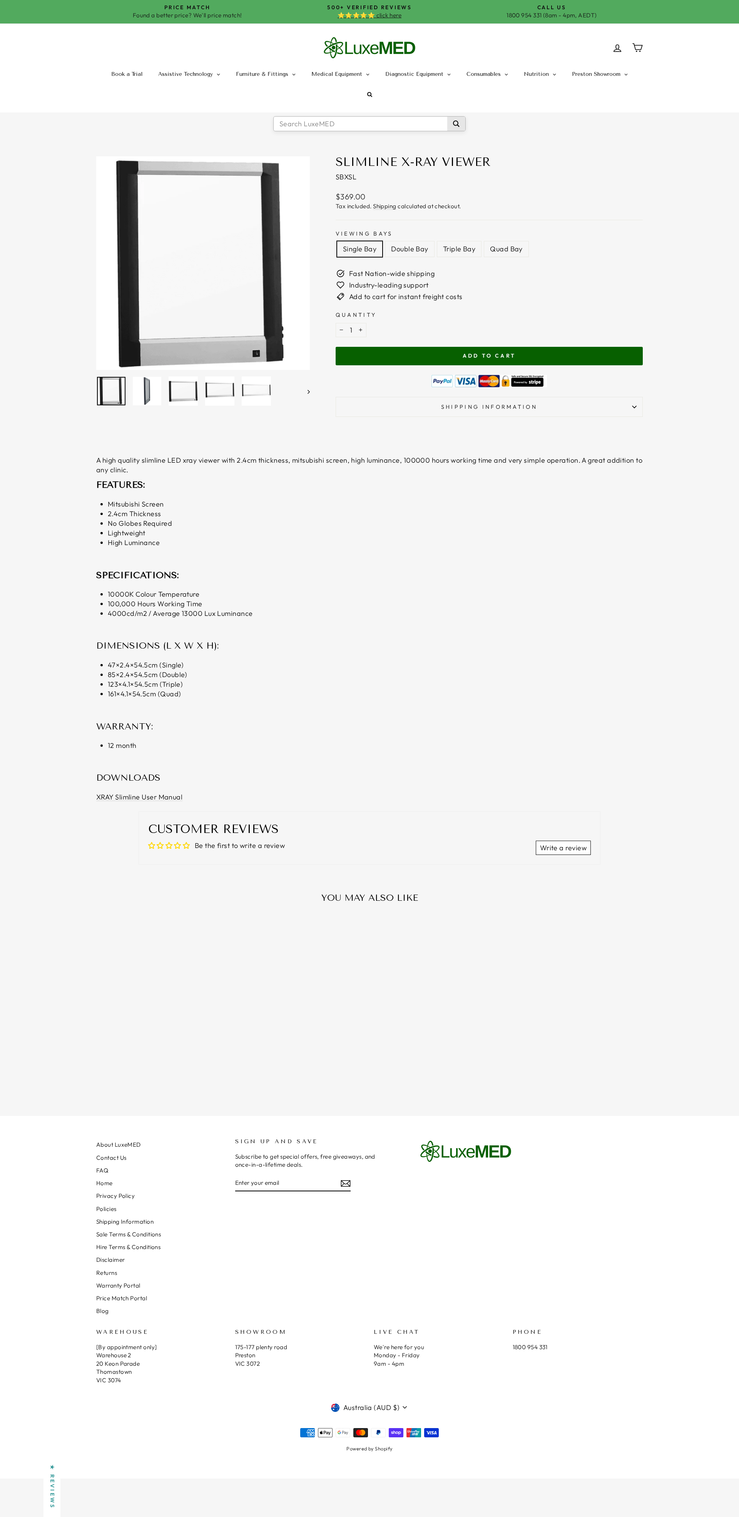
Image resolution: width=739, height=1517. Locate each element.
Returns (106, 1272)
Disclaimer (110, 1259)
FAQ (102, 1170)
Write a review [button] (563, 847)
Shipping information (489, 406)
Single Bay (360, 248)
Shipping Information (125, 1221)
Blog (102, 1311)
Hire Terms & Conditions (128, 1247)
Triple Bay (459, 248)
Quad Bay (506, 248)
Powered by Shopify (369, 1448)
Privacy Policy (115, 1195)
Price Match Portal (121, 1298)
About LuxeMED (118, 1144)
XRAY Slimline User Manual (139, 797)
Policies (106, 1209)
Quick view (161, 1042)
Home (104, 1183)
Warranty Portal (118, 1285)
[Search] (456, 124)
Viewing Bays (364, 233)
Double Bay (409, 248)
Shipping (384, 206)
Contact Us (111, 1157)
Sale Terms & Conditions (128, 1234)
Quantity (356, 314)
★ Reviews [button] (52, 1487)
